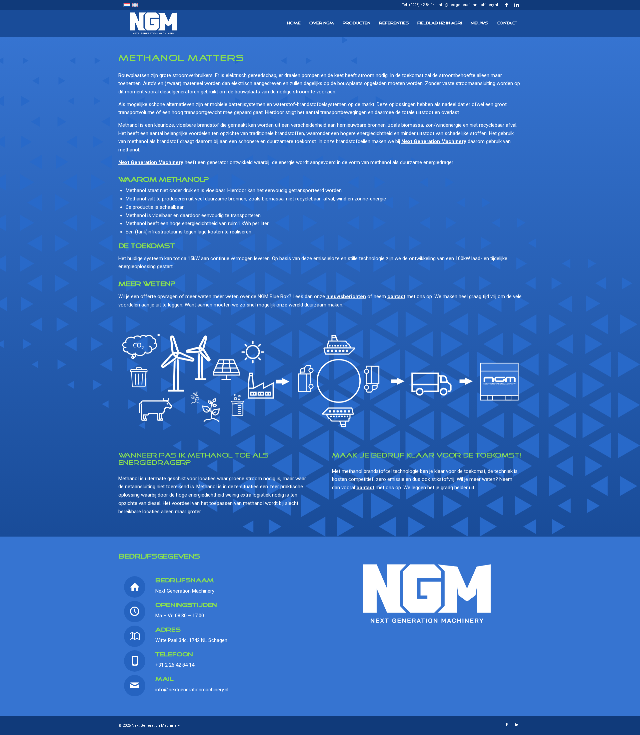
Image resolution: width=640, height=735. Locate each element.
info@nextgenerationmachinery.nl (468, 5)
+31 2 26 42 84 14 (174, 665)
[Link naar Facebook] (506, 5)
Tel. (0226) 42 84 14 (418, 5)
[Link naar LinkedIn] (517, 5)
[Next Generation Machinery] (153, 23)
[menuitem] (294, 23)
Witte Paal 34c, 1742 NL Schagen (191, 640)
